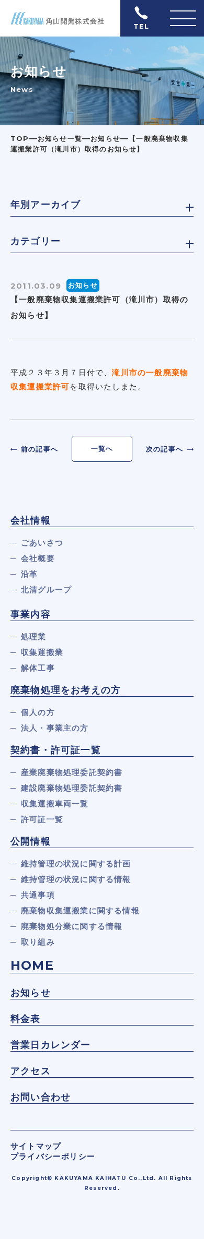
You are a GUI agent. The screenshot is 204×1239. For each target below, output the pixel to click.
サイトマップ (35, 1146)
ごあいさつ (42, 542)
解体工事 (38, 668)
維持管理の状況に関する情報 (76, 879)
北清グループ (46, 589)
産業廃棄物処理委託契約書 (71, 772)
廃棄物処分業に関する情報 (71, 926)
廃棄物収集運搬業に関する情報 (80, 910)
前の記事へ (39, 449)
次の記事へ (164, 449)
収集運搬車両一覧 (55, 803)
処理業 (34, 636)
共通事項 (38, 895)
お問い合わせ (40, 1097)
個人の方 (38, 712)
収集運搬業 (42, 652)
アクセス (30, 1071)
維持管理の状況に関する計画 (76, 863)
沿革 (29, 574)
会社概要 (38, 558)
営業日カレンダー (50, 1045)
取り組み (38, 942)
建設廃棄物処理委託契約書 (71, 788)
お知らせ (30, 992)
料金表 (25, 1018)
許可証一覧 (42, 819)
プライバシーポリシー (52, 1156)
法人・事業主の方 (55, 728)
